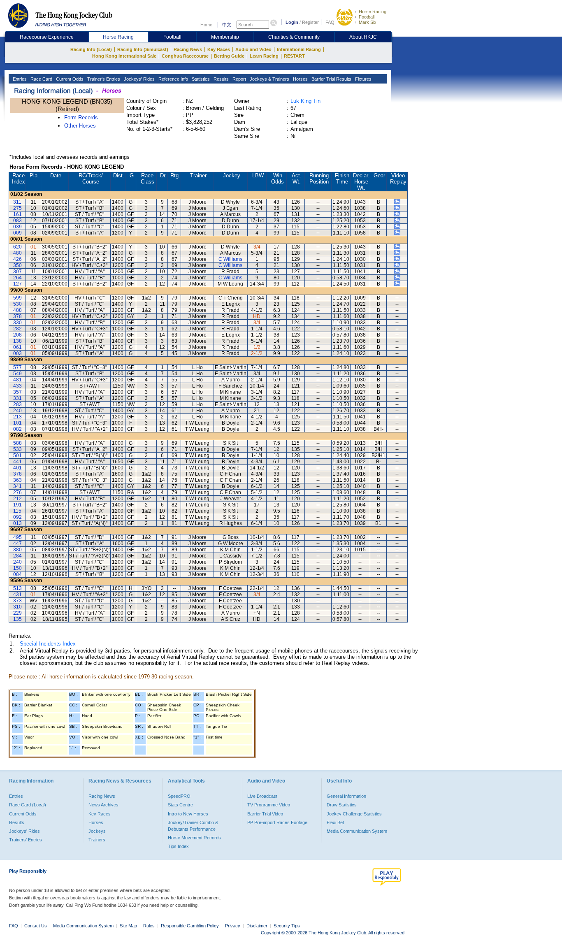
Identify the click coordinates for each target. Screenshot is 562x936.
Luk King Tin (305, 101)
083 (17, 220)
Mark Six (367, 22)
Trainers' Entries (25, 839)
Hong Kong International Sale (124, 55)
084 (17, 574)
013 (17, 523)
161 (17, 214)
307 (17, 271)
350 (17, 265)
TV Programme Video (268, 804)
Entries (19, 79)
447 (17, 543)
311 (17, 202)
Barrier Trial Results (330, 79)
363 (17, 480)
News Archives (103, 804)
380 (17, 550)
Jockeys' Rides (139, 79)
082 (17, 429)
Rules (149, 925)
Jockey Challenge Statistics (354, 813)
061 (17, 347)
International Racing (299, 49)
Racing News (188, 49)
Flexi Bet (335, 822)
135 (17, 619)
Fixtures (363, 79)
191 (17, 505)
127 (17, 284)
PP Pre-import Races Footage (277, 822)
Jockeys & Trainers (268, 79)
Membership (225, 37)
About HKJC (363, 37)
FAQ (329, 22)
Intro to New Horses (188, 813)
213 (17, 417)
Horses (300, 79)
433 (17, 386)
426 (17, 259)
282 (17, 329)
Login (292, 22)
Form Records (81, 117)
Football (366, 16)
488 (17, 310)
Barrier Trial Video (265, 813)
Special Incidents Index (48, 644)
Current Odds (69, 79)
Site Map (128, 925)
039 (17, 227)
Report (238, 79)
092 (17, 517)
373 (17, 601)
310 (17, 607)
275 (17, 208)
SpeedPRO (179, 796)
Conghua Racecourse (185, 55)
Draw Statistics (342, 804)
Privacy (232, 925)
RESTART (294, 55)
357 (17, 392)
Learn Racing (264, 55)
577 (17, 367)
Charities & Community (294, 37)
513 (17, 588)
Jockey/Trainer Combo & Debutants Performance (193, 825)
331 (17, 398)
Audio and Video (253, 49)
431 (17, 594)
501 (17, 455)
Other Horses (80, 126)
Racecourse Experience (47, 37)
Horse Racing (372, 11)
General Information (346, 796)
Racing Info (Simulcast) (142, 49)
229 (17, 613)
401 (17, 468)
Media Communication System (357, 831)
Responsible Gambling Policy (190, 925)
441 (17, 462)
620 (17, 247)
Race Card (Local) (27, 804)
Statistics (200, 79)
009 (17, 233)
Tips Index (178, 846)
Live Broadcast (262, 796)
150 (17, 568)
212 (17, 499)
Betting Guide (229, 55)
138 (17, 341)
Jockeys (97, 831)
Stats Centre (180, 804)
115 (17, 511)
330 (17, 322)
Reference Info (172, 79)
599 (17, 298)
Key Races (218, 49)
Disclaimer (256, 925)
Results (220, 79)
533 (17, 449)
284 (17, 556)
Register (310, 22)
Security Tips (287, 925)
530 (17, 304)
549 (17, 373)
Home (206, 24)
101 (17, 423)
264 (17, 278)
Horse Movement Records (194, 837)
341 (17, 486)
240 (17, 410)
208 (17, 335)
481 (17, 380)
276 (17, 492)
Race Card (40, 79)
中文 (226, 24)
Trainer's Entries (103, 79)
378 (17, 316)
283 (17, 404)
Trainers (96, 839)
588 (17, 443)
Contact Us (35, 925)
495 (17, 537)
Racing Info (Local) (91, 49)
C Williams (230, 259)
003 (17, 353)
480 (17, 253)
